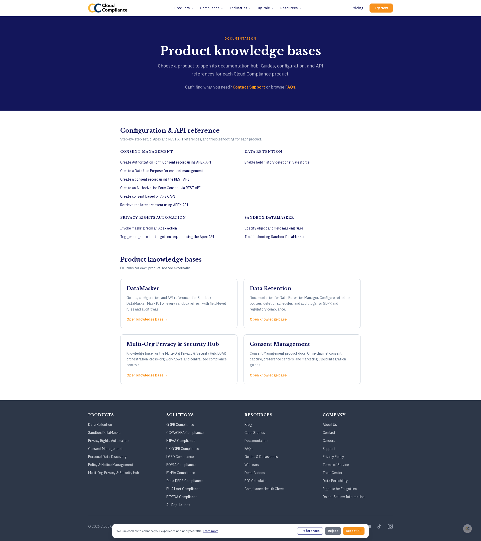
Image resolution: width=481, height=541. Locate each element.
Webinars (252, 464)
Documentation (256, 440)
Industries (238, 8)
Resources (289, 8)
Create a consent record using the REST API (154, 179)
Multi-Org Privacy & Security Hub (113, 473)
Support (329, 448)
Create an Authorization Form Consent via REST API (160, 188)
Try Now (381, 8)
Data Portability (335, 481)
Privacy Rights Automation (108, 440)
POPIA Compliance (181, 464)
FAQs (290, 87)
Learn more (210, 531)
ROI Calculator (256, 481)
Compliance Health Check (264, 489)
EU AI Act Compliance (183, 489)
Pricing (357, 8)
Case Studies (255, 432)
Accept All (354, 531)
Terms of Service (336, 464)
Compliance (209, 8)
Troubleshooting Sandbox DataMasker (275, 237)
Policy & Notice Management (110, 464)
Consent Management (105, 448)
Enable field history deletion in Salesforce (277, 162)
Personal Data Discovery (107, 456)
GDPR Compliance (180, 424)
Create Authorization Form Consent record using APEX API (165, 162)
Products (182, 8)
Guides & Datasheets (261, 456)
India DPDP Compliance (184, 481)
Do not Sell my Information (344, 497)
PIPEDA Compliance (181, 497)
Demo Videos (255, 473)
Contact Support (249, 87)
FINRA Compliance (180, 473)
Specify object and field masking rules (274, 228)
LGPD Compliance (180, 456)
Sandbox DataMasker (105, 432)
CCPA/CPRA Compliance (185, 432)
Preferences (310, 531)
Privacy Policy (333, 456)
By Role (264, 8)
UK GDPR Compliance (182, 448)
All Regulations (178, 505)
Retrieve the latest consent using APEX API (154, 205)
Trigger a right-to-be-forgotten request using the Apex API (167, 237)
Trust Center (332, 473)
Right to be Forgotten (340, 489)
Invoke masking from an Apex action (148, 228)
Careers (329, 440)
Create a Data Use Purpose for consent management (161, 171)
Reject (333, 531)
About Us (330, 424)
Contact (329, 432)
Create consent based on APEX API (147, 196)
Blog (248, 424)
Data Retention (100, 424)
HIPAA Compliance (180, 440)
